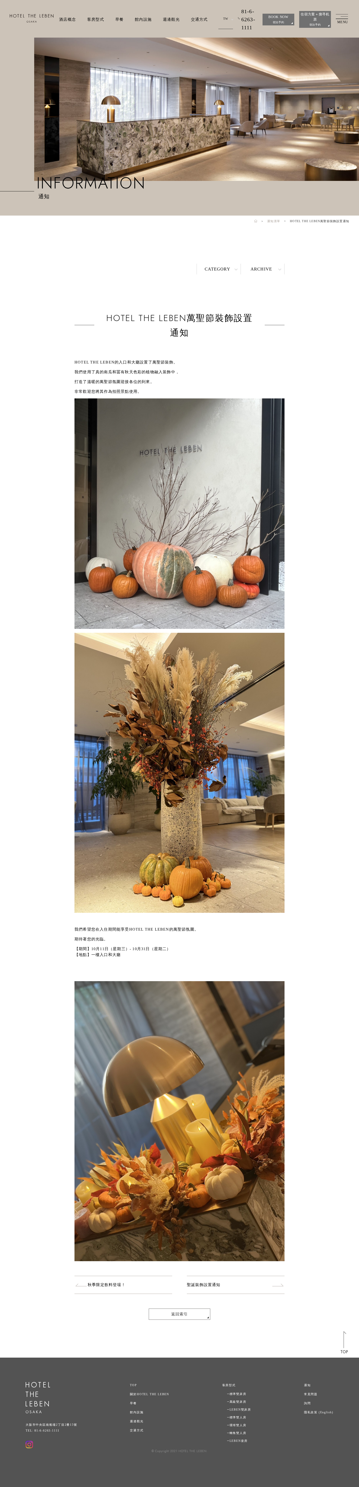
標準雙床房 (238, 1394)
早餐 (119, 19)
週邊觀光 (171, 19)
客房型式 (95, 19)
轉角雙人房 (238, 1433)
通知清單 (273, 221)
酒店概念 (67, 19)
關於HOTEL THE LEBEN (149, 1394)
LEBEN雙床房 (240, 1409)
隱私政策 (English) (318, 1412)
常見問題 (310, 1394)
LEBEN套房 (239, 1441)
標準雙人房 (238, 1417)
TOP (133, 1385)
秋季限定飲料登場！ (107, 1285)
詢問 (307, 1403)
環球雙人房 (238, 1425)
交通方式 (199, 19)
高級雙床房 (238, 1402)
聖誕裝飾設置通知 (204, 1285)
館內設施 (143, 19)
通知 (307, 1385)
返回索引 (179, 1314)
